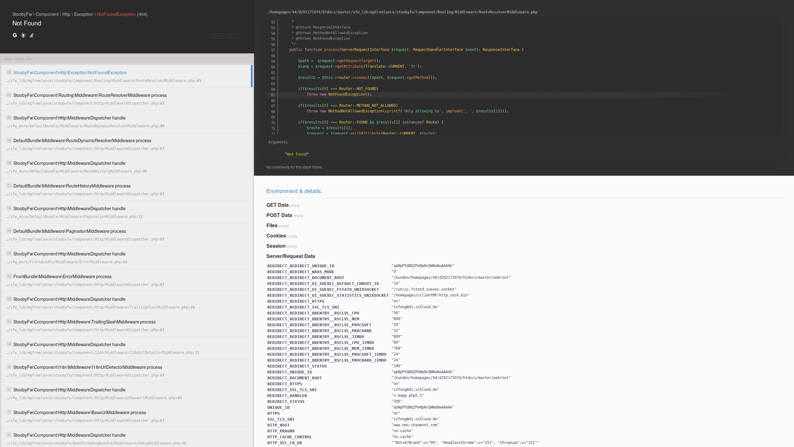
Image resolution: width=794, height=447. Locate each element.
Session (276, 245)
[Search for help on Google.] (14, 34)
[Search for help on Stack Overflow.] (31, 34)
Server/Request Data (290, 256)
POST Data (279, 215)
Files (272, 225)
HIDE (233, 36)
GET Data (277, 204)
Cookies (276, 235)
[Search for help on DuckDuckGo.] (23, 34)
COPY (216, 36)
